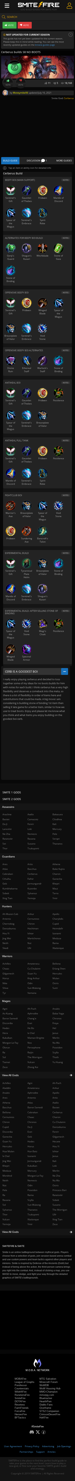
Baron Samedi (35, 1107)
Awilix (55, 1102)
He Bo (31, 1028)
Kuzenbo (32, 888)
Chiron (31, 923)
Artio (55, 1097)
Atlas (30, 1102)
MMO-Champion (48, 1391)
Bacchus (32, 869)
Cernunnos (33, 918)
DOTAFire (20, 1401)
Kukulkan (32, 1165)
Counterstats (22, 1388)
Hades (31, 1141)
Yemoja (32, 898)
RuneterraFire (22, 1395)
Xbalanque (33, 1219)
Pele (54, 834)
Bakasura (57, 814)
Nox (30, 1042)
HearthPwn (45, 1401)
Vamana (32, 993)
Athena (56, 864)
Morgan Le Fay (35, 1175)
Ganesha (57, 878)
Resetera (20, 1404)
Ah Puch (56, 1083)
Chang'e (32, 1018)
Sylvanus (32, 893)
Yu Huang (57, 1062)
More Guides (64, 160)
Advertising (48, 1446)
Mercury (32, 1170)
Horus (31, 1146)
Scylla (31, 1200)
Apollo (55, 1092)
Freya (55, 1023)
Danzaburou (59, 1127)
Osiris (55, 1185)
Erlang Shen (58, 968)
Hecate (56, 1141)
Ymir (30, 1224)
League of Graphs (24, 1382)
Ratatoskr (57, 1195)
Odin (30, 1185)
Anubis (56, 1008)
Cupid (55, 923)
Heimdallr (57, 928)
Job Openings (64, 1446)
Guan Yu (32, 973)
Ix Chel (31, 1033)
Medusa (56, 938)
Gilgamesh (58, 1136)
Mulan (55, 978)
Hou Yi (55, 1146)
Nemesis (32, 1180)
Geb (30, 1136)
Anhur (55, 1088)
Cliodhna (57, 819)
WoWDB (44, 1385)
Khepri (55, 883)
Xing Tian (57, 1219)
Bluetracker (45, 1398)
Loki (54, 1165)
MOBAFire (20, 1378)
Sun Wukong (34, 1204)
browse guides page (45, 44)
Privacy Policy (32, 1446)
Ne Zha (56, 1175)
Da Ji (30, 1127)
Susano (56, 1204)
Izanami (32, 1156)
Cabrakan (33, 1112)
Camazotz (33, 819)
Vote (8, 84)
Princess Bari (59, 1190)
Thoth (55, 1057)
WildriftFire (21, 1391)
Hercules (57, 973)
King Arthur (34, 978)
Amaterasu (33, 1088)
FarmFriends (22, 1407)
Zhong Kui (33, 1067)
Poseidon (32, 1190)
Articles (52, 1451)
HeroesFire (21, 1414)
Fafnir (31, 878)
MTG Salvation (47, 1378)
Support (40, 1451)
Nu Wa (56, 1180)
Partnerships (26, 1451)
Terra (55, 893)
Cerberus (69, 98)
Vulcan (31, 1062)
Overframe (45, 1407)
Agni (30, 1083)
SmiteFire (20, 1398)
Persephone (34, 1047)
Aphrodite (33, 1092)
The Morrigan (59, 1209)
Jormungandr (35, 1161)
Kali (54, 1161)
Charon (56, 1117)
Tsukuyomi (33, 1214)
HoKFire (43, 1417)
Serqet (56, 838)
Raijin (30, 1052)
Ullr (54, 1214)
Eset (30, 1131)
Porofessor (21, 1385)
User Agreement (13, 1446)
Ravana (31, 838)
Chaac (31, 1117)
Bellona (56, 963)
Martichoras (34, 938)
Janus (55, 1156)
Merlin (55, 1170)
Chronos (32, 1122)
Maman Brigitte (36, 1037)
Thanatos (33, 1209)
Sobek (55, 1200)
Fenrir (55, 1131)
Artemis (32, 1097)
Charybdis (57, 918)
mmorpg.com (46, 1395)
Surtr (55, 988)
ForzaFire (20, 1411)
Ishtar (55, 1151)
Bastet (55, 1107)
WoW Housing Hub (49, 1388)
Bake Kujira (58, 869)
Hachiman (33, 928)
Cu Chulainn (58, 1122)
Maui (55, 888)
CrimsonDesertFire (49, 1414)
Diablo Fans (46, 1404)
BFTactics (20, 1417)
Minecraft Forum (48, 1382)
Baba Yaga (58, 1013)
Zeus (55, 1224)
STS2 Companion (49, 1411)
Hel (54, 1028)
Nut (29, 943)
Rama (31, 1195)
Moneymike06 (20, 92)
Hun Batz (32, 1151)
